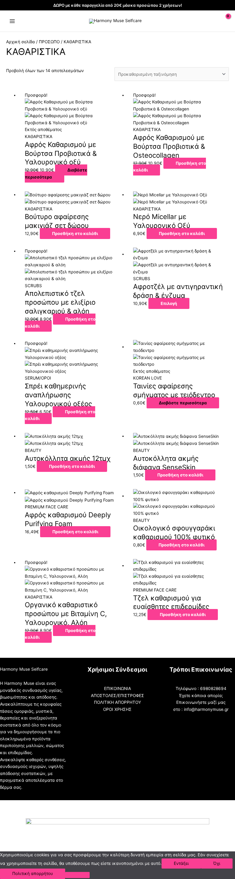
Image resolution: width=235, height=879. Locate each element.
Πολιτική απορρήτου (32, 873)
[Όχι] (77, 875)
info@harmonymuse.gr (206, 709)
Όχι (216, 863)
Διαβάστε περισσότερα (56, 173)
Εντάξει (181, 863)
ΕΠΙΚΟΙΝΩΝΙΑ (117, 688)
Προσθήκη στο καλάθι (169, 167)
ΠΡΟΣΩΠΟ (49, 41)
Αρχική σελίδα (20, 41)
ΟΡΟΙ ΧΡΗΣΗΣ (117, 709)
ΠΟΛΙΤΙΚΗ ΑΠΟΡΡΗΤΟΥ (117, 702)
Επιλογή (169, 303)
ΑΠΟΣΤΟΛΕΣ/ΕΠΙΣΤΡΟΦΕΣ (117, 695)
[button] (210, 21)
